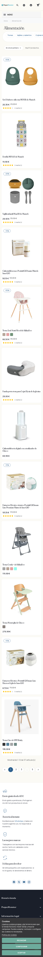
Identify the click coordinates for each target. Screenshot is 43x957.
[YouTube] (24, 882)
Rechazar (21, 940)
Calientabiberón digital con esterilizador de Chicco (20, 449)
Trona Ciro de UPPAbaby (13, 740)
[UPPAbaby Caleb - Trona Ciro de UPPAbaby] (7, 744)
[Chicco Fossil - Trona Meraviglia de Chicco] (4, 626)
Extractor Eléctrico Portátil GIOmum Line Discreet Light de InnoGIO (19, 682)
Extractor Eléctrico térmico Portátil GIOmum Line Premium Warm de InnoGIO (21, 506)
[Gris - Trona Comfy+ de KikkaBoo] (4, 568)
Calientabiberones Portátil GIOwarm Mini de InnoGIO (20, 272)
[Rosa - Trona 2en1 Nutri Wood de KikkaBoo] (7, 334)
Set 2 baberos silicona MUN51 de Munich (19, 99)
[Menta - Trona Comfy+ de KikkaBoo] (15, 568)
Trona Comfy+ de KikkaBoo (14, 564)
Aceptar (21, 953)
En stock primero (12, 48)
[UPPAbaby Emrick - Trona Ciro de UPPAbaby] (15, 744)
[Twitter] (19, 882)
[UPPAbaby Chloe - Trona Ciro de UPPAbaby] (11, 744)
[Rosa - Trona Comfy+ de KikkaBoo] (11, 568)
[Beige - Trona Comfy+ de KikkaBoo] (7, 568)
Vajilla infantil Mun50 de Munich (16, 214)
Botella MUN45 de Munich (13, 157)
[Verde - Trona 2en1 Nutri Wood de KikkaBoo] (11, 334)
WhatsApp (19, 821)
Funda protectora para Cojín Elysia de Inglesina (21, 391)
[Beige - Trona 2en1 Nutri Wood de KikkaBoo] (4, 334)
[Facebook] (14, 882)
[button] (17, 5)
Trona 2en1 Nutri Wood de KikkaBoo (17, 330)
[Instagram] (29, 882)
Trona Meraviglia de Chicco (13, 623)
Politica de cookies (9, 935)
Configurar (21, 946)
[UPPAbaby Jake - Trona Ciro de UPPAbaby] (4, 744)
